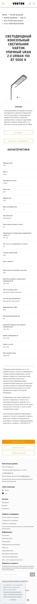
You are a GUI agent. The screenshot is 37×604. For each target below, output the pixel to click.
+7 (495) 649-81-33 (7, 473)
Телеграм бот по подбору (10, 520)
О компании (5, 535)
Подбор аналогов (18, 453)
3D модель (18, 132)
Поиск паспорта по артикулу (10, 517)
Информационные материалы (11, 544)
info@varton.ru (25, 476)
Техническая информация (10, 557)
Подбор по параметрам (9, 523)
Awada (7, 490)
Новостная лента (7, 538)
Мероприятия (6, 541)
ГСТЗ (6, 493)
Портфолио (5, 508)
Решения (4, 505)
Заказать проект (18, 447)
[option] (18, 82)
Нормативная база (7, 551)
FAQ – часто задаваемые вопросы (12, 560)
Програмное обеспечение (10, 554)
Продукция (5, 502)
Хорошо (13, 600)
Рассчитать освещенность (18, 141)
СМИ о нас (5, 548)
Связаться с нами (18, 442)
